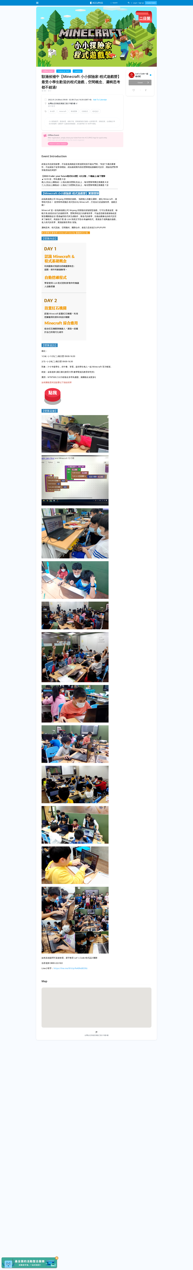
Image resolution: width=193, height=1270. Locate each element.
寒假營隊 (74, 111)
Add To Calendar (100, 99)
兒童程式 (85, 111)
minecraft (62, 111)
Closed (140, 83)
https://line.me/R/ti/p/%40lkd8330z (70, 968)
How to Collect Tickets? (58, 144)
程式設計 (95, 111)
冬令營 (52, 111)
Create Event (151, 3)
